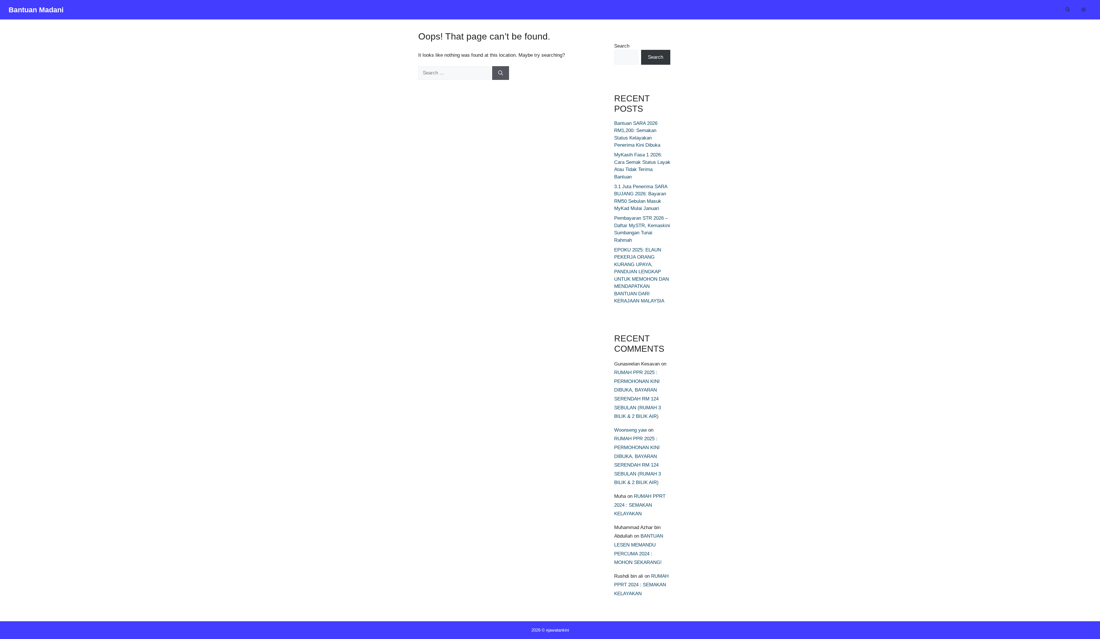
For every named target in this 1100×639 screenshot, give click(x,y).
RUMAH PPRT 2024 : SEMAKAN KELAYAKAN (639, 504)
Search (621, 46)
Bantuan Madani (36, 10)
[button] (1068, 9)
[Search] (500, 73)
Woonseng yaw (630, 430)
